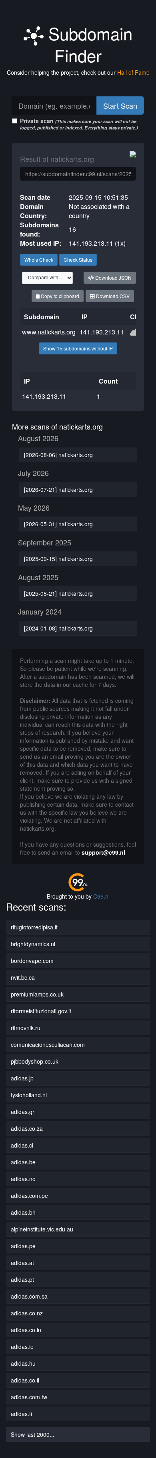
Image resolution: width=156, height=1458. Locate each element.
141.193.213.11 (102, 331)
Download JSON (113, 277)
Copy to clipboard (59, 295)
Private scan (79, 124)
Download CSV (112, 295)
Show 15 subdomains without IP (78, 348)
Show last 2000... (32, 1434)
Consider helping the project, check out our (78, 72)
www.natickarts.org (49, 331)
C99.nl (101, 896)
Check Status (78, 259)
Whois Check (38, 259)
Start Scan (120, 105)
